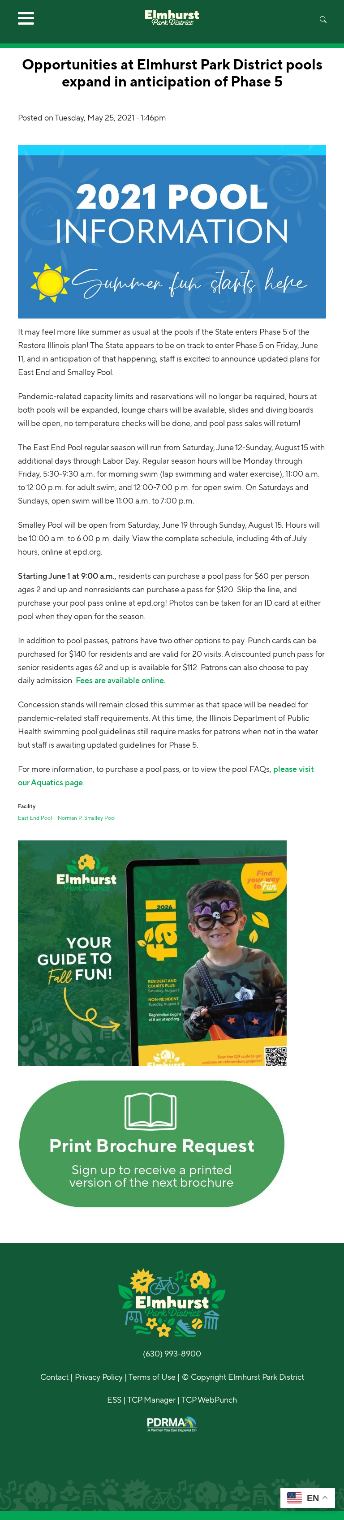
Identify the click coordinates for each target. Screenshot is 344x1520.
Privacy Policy (99, 1377)
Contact (54, 1377)
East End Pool (35, 818)
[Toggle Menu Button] (26, 21)
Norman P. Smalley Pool (87, 818)
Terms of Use (152, 1377)
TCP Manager (151, 1400)
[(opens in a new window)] (152, 952)
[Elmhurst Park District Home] (172, 12)
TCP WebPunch (209, 1400)
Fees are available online (120, 680)
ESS (114, 1400)
